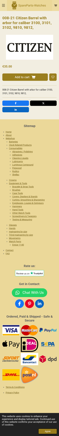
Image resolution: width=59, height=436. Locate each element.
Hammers (17, 206)
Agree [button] (48, 431)
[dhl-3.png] (11, 375)
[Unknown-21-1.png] (29, 359)
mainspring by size (18, 231)
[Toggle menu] (3, 5)
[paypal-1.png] (48, 330)
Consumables (15, 148)
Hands (12, 228)
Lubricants (17, 161)
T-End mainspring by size (21, 235)
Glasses (13, 225)
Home (8, 132)
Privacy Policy (12, 392)
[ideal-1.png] (29, 344)
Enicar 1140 (18, 245)
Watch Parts (15, 241)
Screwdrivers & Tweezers (24, 216)
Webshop (10, 138)
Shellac (15, 174)
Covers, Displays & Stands (24, 196)
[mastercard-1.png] (29, 330)
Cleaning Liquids (20, 158)
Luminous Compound (22, 165)
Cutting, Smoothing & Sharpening (28, 200)
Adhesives (17, 155)
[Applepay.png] (11, 344)
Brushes (16, 190)
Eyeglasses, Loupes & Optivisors (28, 203)
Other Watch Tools (21, 213)
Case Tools (17, 193)
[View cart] (55, 5)
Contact (10, 250)
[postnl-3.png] (29, 375)
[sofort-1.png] (11, 359)
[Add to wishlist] (53, 77)
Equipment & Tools (18, 183)
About (9, 135)
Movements (14, 238)
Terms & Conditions (15, 387)
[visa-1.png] (11, 330)
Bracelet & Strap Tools (23, 186)
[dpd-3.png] (48, 359)
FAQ (8, 253)
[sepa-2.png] (48, 344)
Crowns (13, 180)
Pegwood (17, 168)
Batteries (13, 141)
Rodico (15, 171)
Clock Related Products (20, 145)
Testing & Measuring (22, 219)
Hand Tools (17, 209)
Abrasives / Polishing (22, 151)
